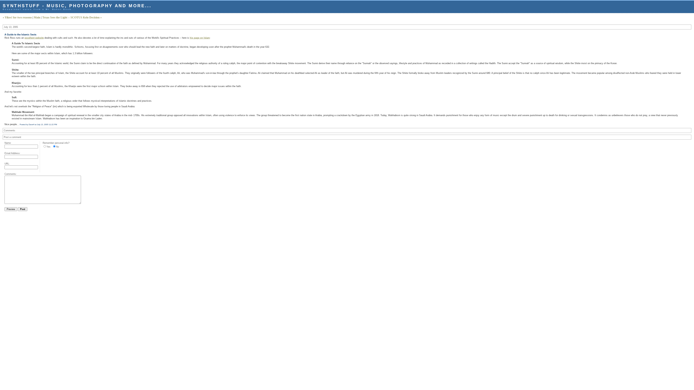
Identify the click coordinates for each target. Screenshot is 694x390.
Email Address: (12, 153)
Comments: (11, 174)
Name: (8, 143)
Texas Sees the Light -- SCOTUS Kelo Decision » (72, 17)
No (57, 146)
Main (37, 17)
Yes (48, 146)
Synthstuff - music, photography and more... (77, 5)
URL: (7, 163)
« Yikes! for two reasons (17, 17)
